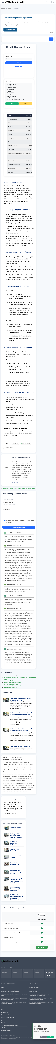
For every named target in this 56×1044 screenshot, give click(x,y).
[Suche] (51, 39)
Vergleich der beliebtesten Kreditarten (13, 843)
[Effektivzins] (19, 86)
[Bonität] (19, 94)
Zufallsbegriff (18, 66)
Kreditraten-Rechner (9, 681)
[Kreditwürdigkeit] (19, 88)
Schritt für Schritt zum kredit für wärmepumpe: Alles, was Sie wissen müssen (14, 999)
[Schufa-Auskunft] (19, 96)
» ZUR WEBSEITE (41, 947)
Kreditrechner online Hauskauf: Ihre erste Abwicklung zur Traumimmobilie (39, 995)
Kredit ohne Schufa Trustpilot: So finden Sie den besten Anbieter (40, 991)
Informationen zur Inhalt (8, 1017)
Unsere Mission (6, 1014)
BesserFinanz (41, 919)
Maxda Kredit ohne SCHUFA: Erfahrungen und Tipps (16, 872)
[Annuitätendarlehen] (19, 84)
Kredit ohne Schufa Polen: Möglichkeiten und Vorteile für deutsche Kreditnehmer (14, 1003)
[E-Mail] (17, 482)
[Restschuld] (19, 93)
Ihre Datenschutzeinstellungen (10, 1025)
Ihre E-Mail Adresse (8, 502)
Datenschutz (5, 1012)
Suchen (19, 62)
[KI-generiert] (41, 914)
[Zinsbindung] (19, 98)
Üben (12, 103)
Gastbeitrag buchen (7, 1030)
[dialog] (44, 1031)
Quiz (25, 103)
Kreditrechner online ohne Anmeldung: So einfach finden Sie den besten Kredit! (41, 999)
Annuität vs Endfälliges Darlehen (12, 682)
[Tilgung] (19, 91)
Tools (3, 1022)
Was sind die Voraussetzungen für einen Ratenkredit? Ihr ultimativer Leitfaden (11, 991)
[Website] (15, 482)
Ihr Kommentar (6, 509)
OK (50, 1036)
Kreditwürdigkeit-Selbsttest (11, 684)
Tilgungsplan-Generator (10, 687)
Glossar (4, 1020)
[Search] (46, 2)
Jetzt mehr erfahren (10, 29)
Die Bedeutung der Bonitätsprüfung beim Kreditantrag (16, 889)
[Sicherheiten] (19, 89)
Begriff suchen (8, 56)
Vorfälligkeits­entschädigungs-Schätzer (14, 685)
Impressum (5, 1009)
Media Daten (5, 1027)
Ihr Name (5, 497)
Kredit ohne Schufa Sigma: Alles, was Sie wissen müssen (13, 986)
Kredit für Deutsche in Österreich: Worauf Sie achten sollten (14, 995)
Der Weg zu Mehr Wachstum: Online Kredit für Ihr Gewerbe (16, 835)
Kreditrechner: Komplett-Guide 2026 (20, 746)
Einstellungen (44, 1034)
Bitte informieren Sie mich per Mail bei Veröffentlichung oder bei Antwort (19, 521)
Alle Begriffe (8, 81)
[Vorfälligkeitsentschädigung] (19, 99)
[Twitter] (12, 482)
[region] (28, 931)
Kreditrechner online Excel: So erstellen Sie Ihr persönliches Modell (40, 986)
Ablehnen (43, 1036)
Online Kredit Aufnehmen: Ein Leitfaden (14, 864)
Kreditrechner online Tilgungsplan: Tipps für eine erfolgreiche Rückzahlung (41, 1003)
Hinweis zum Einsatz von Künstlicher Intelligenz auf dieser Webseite (19, 488)
